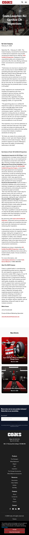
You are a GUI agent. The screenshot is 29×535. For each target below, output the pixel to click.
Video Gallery (14, 482)
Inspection (14, 468)
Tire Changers (14, 459)
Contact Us (14, 496)
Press (14, 499)
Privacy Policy (5, 527)
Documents (14, 480)
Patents (14, 519)
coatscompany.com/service (8, 260)
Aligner (14, 464)
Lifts (14, 466)
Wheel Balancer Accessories (14, 473)
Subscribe (14, 422)
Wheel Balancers (14, 461)
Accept (14, 529)
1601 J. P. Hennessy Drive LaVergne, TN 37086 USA (15, 443)
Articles (14, 485)
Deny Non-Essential (14, 532)
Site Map (14, 487)
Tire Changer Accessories (14, 471)
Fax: (14, 441)
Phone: (14, 439)
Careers (14, 501)
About (14, 494)
